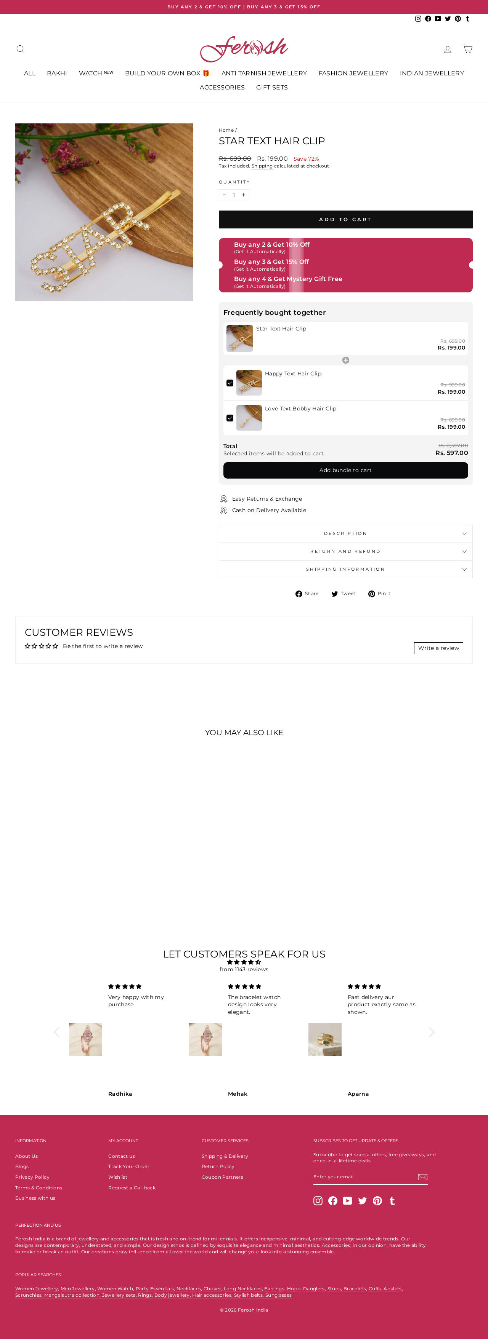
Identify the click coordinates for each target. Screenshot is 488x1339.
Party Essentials (155, 1288)
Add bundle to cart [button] (345, 470)
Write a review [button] (438, 648)
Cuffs (375, 1288)
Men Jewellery (78, 1288)
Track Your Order (128, 1166)
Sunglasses (278, 1295)
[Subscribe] (423, 1177)
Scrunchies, (29, 1295)
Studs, (334, 1288)
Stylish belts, (249, 1295)
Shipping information (345, 569)
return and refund (345, 551)
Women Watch (115, 1288)
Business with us (35, 1198)
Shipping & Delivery (225, 1156)
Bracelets (355, 1288)
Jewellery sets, (120, 1295)
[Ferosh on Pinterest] (377, 1200)
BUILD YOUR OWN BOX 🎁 (167, 73)
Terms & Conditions (38, 1188)
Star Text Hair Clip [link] (281, 328)
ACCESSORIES (222, 87)
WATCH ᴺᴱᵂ (96, 73)
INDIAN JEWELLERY (432, 73)
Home (226, 130)
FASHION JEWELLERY (353, 73)
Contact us (121, 1156)
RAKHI (57, 73)
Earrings (274, 1288)
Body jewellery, (173, 1295)
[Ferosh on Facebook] (332, 1200)
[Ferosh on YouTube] (347, 1200)
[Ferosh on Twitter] (362, 1200)
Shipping (262, 166)
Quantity (235, 182)
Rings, (145, 1295)
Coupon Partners (222, 1177)
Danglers (314, 1288)
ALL (29, 73)
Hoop (293, 1288)
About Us (26, 1156)
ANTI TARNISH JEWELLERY (264, 73)
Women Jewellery (36, 1288)
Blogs (22, 1166)
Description (346, 533)
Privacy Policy (32, 1177)
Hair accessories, (213, 1295)
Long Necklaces (243, 1288)
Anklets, (393, 1288)
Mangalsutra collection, (73, 1295)
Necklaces (189, 1288)
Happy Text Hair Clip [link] (293, 373)
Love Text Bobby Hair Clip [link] (301, 408)
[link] (239, 338)
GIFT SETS (272, 87)
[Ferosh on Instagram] (318, 1200)
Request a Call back (132, 1188)
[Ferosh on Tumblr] (392, 1200)
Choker (212, 1288)
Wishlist (117, 1177)
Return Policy (218, 1166)
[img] (244, 962)
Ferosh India (30, 1239)
